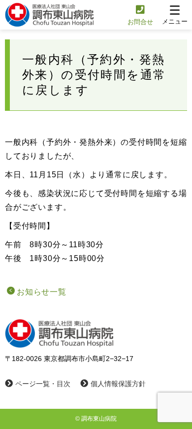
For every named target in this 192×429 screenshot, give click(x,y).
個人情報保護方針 (118, 384)
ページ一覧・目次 (42, 384)
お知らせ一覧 (41, 292)
